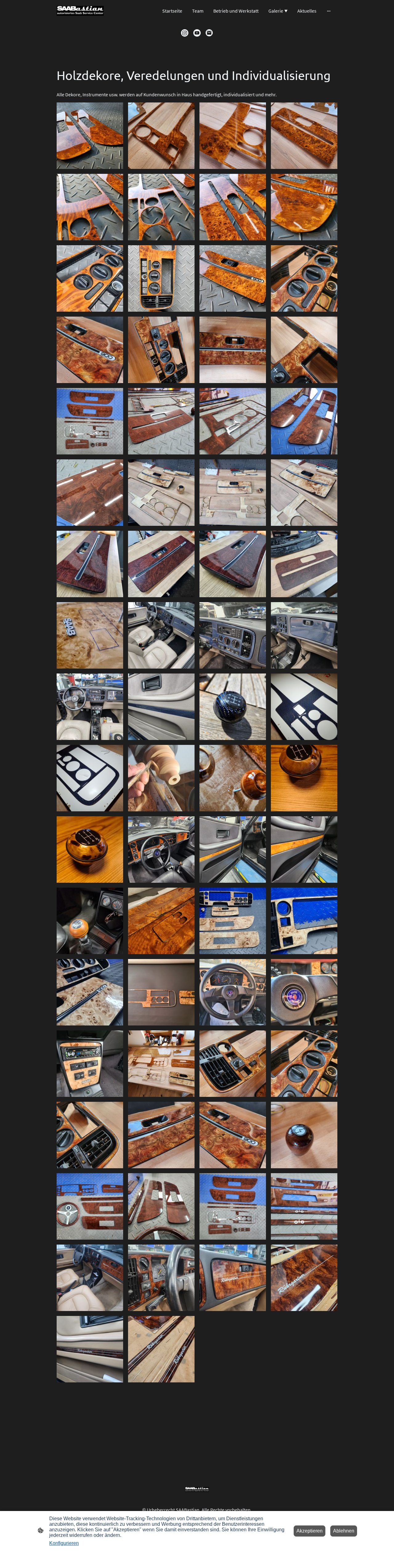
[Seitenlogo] (80, 11)
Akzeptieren (309, 1530)
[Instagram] (184, 33)
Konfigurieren (64, 1543)
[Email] (209, 33)
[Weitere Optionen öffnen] (329, 11)
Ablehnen (343, 1530)
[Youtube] (197, 33)
